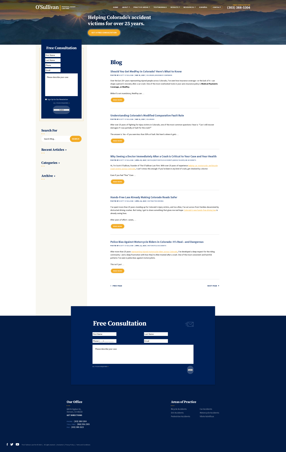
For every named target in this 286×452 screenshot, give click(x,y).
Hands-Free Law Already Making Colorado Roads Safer (143, 197)
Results (174, 7)
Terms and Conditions (83, 445)
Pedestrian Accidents (180, 416)
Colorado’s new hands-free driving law (200, 210)
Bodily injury (178, 160)
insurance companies (163, 75)
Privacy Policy (69, 445)
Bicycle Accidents (179, 409)
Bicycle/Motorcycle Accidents (160, 160)
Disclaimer (60, 445)
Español (203, 7)
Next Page (212, 286)
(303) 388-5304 (238, 7)
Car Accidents (206, 409)
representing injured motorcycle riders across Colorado (154, 251)
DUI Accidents (177, 412)
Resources (189, 7)
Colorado (150, 75)
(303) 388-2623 (77, 427)
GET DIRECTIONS (74, 415)
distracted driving (156, 201)
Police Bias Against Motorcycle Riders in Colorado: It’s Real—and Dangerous (157, 242)
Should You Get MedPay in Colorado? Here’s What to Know (146, 71)
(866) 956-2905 (83, 424)
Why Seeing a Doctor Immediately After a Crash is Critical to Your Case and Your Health (163, 156)
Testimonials (160, 7)
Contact (217, 7)
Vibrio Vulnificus (207, 416)
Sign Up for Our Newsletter (57, 99)
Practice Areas (141, 7)
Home (115, 7)
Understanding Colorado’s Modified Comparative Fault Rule (147, 115)
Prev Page (117, 286)
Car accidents (190, 160)
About (125, 7)
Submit (61, 110)
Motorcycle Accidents (157, 246)
